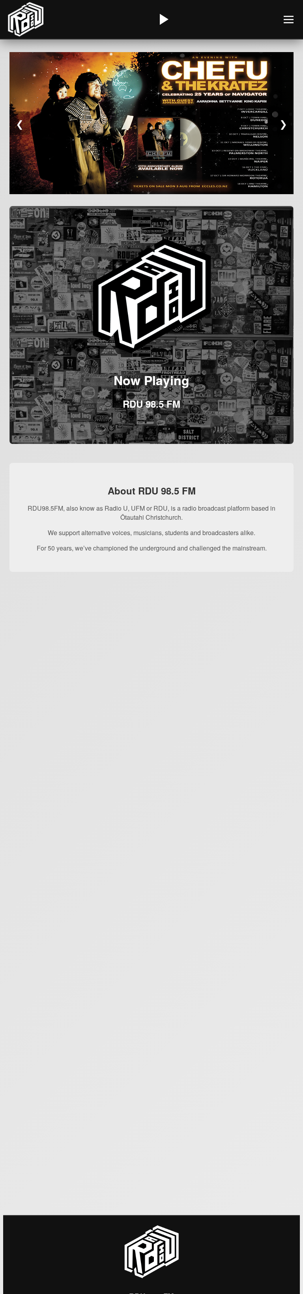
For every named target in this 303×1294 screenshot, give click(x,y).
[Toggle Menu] (289, 19)
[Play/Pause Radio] (162, 19)
